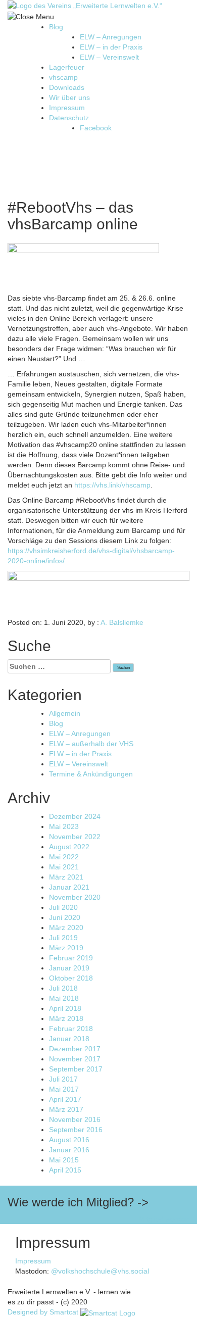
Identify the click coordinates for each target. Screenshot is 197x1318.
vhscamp (63, 77)
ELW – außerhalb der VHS (91, 744)
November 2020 (75, 897)
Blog (56, 27)
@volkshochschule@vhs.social (100, 1271)
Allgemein (64, 713)
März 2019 (66, 948)
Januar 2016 (69, 1150)
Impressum (67, 108)
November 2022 (75, 837)
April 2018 (65, 1008)
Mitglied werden (164, 1219)
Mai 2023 (64, 826)
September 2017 (76, 1069)
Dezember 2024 (75, 816)
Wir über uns (69, 97)
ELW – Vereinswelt (109, 57)
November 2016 (75, 1119)
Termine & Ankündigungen (91, 774)
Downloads (66, 87)
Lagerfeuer (66, 67)
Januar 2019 (69, 968)
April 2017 (65, 1099)
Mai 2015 (64, 1160)
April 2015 (65, 1170)
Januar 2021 (69, 887)
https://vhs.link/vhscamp (112, 485)
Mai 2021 (64, 867)
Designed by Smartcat (44, 1312)
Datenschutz (69, 118)
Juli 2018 (63, 988)
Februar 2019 (71, 958)
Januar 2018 (69, 1039)
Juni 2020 (64, 917)
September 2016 (76, 1130)
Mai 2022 (64, 857)
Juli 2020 (63, 907)
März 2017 (66, 1109)
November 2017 (75, 1059)
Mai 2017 (64, 1089)
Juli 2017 (63, 1079)
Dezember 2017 (75, 1049)
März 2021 (66, 877)
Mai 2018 (64, 998)
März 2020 (66, 927)
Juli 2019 (63, 938)
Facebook (96, 128)
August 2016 (69, 1140)
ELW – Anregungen (110, 37)
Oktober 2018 (71, 978)
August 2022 (69, 847)
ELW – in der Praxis (111, 47)
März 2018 (66, 1018)
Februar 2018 (71, 1028)
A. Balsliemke (122, 622)
